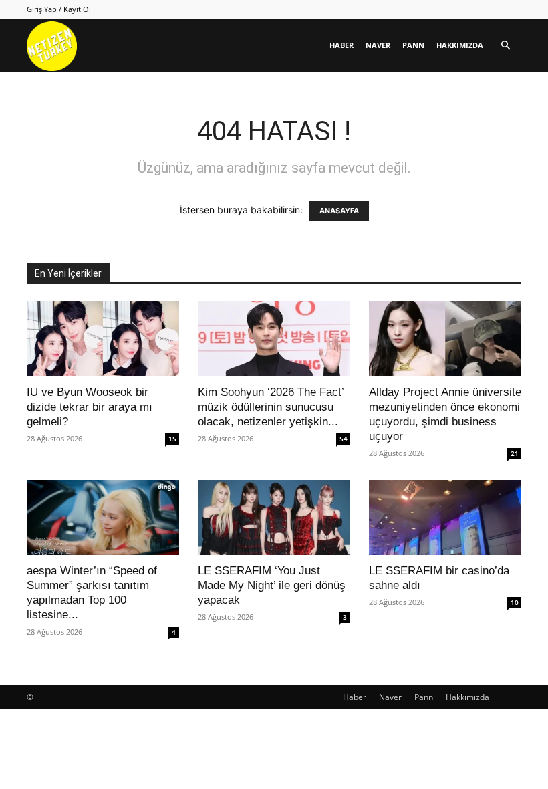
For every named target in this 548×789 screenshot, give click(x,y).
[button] (505, 45)
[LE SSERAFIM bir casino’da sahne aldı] (445, 518)
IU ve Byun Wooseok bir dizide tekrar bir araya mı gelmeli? (89, 407)
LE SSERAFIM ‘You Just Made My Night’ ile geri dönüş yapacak (272, 585)
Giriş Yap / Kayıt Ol (59, 9)
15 (172, 438)
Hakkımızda (459, 45)
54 (343, 438)
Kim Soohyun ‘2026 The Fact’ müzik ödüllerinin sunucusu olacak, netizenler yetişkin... (271, 407)
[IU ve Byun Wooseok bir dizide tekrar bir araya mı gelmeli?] (103, 338)
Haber (341, 45)
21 (515, 453)
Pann (413, 45)
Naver (378, 45)
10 (515, 602)
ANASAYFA (339, 210)
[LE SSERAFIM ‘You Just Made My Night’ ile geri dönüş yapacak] (274, 518)
